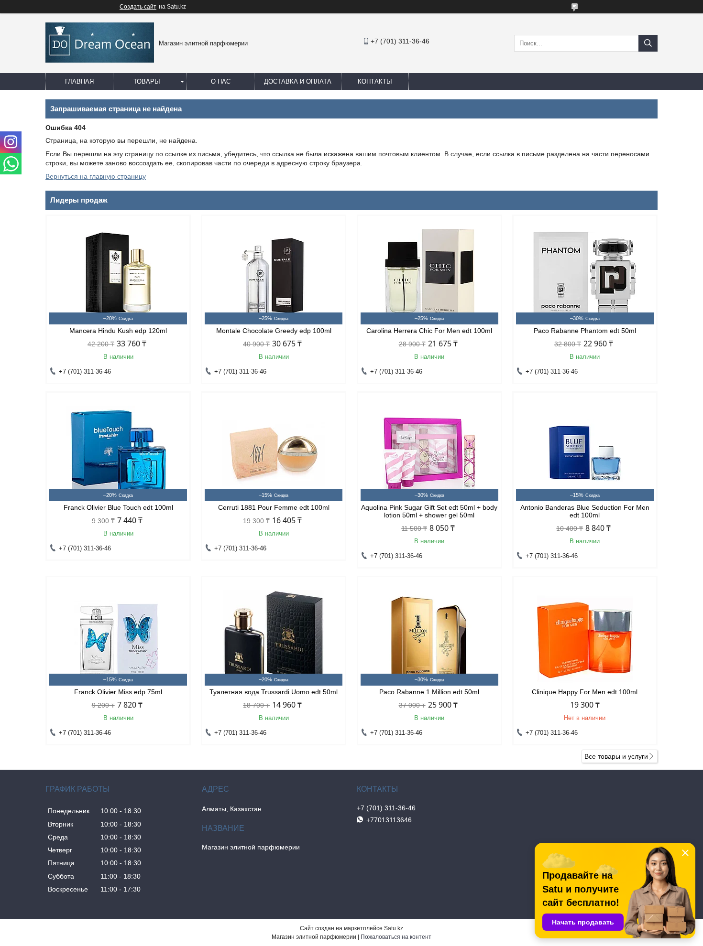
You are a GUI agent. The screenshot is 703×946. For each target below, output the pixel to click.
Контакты (375, 81)
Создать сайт (138, 6)
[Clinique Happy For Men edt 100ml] (585, 638)
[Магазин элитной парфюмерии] (99, 60)
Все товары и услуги (616, 756)
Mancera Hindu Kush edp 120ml (118, 330)
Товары (146, 81)
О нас (221, 81)
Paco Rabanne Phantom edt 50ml (585, 330)
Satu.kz (393, 928)
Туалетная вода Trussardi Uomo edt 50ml (273, 692)
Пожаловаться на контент (396, 937)
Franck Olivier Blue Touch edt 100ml (118, 507)
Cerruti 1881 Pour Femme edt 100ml (274, 507)
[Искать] (648, 43)
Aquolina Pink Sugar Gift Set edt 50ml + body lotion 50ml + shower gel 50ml (429, 511)
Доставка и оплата (297, 81)
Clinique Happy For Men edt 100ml (584, 692)
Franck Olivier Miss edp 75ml (118, 692)
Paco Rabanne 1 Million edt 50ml (429, 692)
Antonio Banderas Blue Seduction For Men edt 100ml (584, 511)
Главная (79, 81)
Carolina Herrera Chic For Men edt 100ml (429, 330)
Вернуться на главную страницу (95, 176)
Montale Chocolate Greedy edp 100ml (273, 330)
